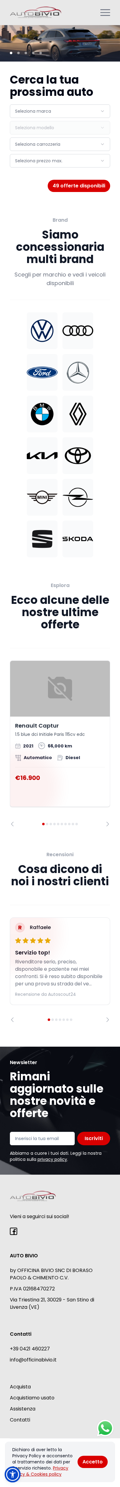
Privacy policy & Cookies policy (40, 1471)
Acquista (20, 1386)
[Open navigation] (105, 12)
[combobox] (60, 111)
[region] (60, 743)
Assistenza (22, 1408)
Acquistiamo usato (32, 1397)
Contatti (20, 1419)
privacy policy (52, 1159)
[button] (12, 1474)
